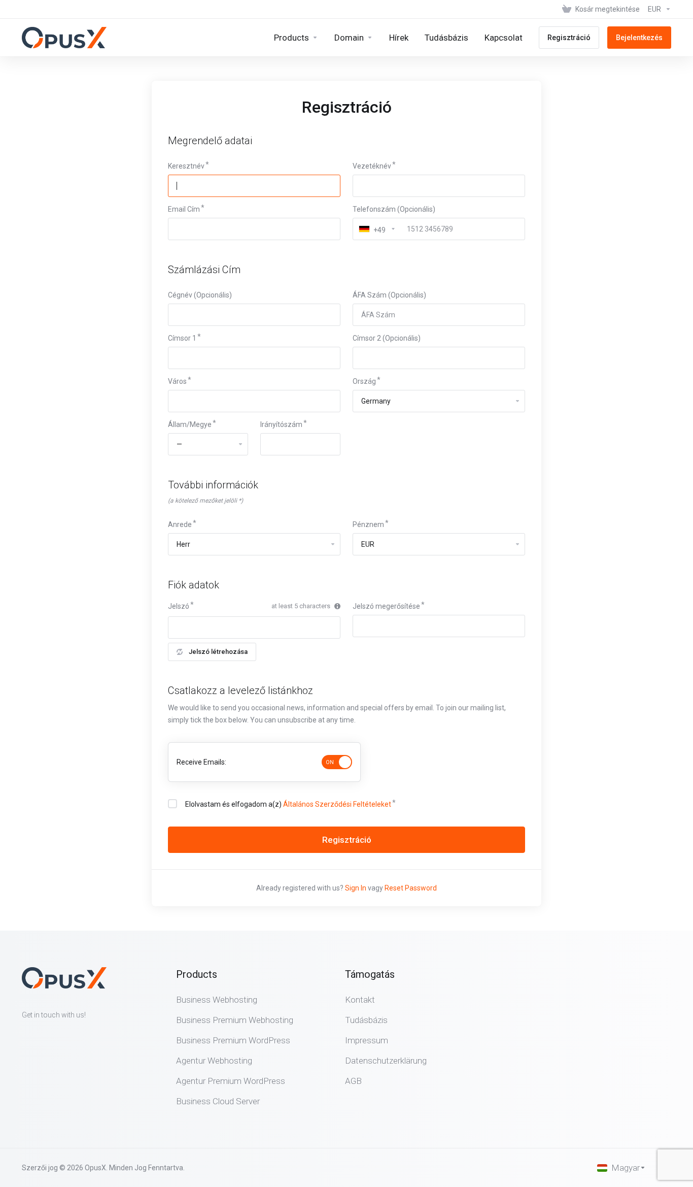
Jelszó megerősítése (386, 606)
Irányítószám (281, 424)
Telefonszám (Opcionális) (394, 209)
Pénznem (368, 524)
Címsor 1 (182, 338)
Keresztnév (186, 166)
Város (177, 381)
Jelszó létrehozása (218, 651)
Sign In (355, 888)
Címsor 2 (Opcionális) (387, 338)
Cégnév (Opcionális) (200, 295)
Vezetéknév (372, 166)
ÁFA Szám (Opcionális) (389, 295)
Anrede (180, 524)
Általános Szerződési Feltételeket (337, 804)
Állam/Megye (190, 424)
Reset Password (411, 888)
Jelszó (178, 606)
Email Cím (184, 209)
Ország (364, 381)
